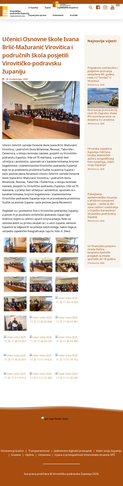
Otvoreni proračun (12, 451)
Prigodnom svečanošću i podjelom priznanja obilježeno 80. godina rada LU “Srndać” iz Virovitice (102, 74)
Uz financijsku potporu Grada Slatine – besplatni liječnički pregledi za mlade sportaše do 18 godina (101, 252)
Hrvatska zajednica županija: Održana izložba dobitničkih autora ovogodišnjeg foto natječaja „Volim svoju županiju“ (100, 157)
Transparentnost (39, 451)
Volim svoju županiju (109, 451)
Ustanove (44, 455)
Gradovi (16, 455)
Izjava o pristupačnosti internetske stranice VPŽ (85, 455)
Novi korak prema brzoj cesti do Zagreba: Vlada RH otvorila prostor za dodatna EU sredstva (102, 115)
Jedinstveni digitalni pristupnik (73, 451)
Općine (29, 455)
